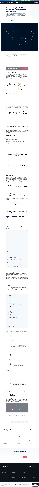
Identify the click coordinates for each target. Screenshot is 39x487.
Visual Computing (4, 473)
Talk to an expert (23, 472)
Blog (33, 472)
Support (23, 471)
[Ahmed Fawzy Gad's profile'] (7, 20)
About (33, 471)
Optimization (23, 415)
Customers (13, 477)
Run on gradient (24, 68)
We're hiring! (20, 2)
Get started (11, 409)
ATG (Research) (34, 477)
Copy (27, 230)
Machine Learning (4, 471)
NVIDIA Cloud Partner (24, 477)
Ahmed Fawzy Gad (11, 20)
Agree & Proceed (35, 483)
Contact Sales (17, 409)
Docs (12, 471)
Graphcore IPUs (23, 478)
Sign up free (36, 2)
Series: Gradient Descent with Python (14, 415)
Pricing (17, 2)
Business (23, 473)
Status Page (13, 473)
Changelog (13, 472)
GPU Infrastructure (4, 472)
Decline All (35, 484)
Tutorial (20, 415)
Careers (34, 473)
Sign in (32, 2)
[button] (9, 3)
